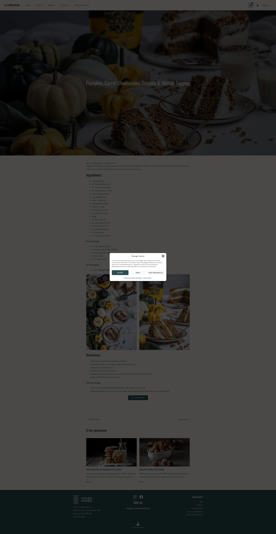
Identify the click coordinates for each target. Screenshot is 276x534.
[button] (163, 256)
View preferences (155, 273)
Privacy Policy (147, 278)
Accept (120, 273)
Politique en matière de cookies (133, 278)
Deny (138, 273)
